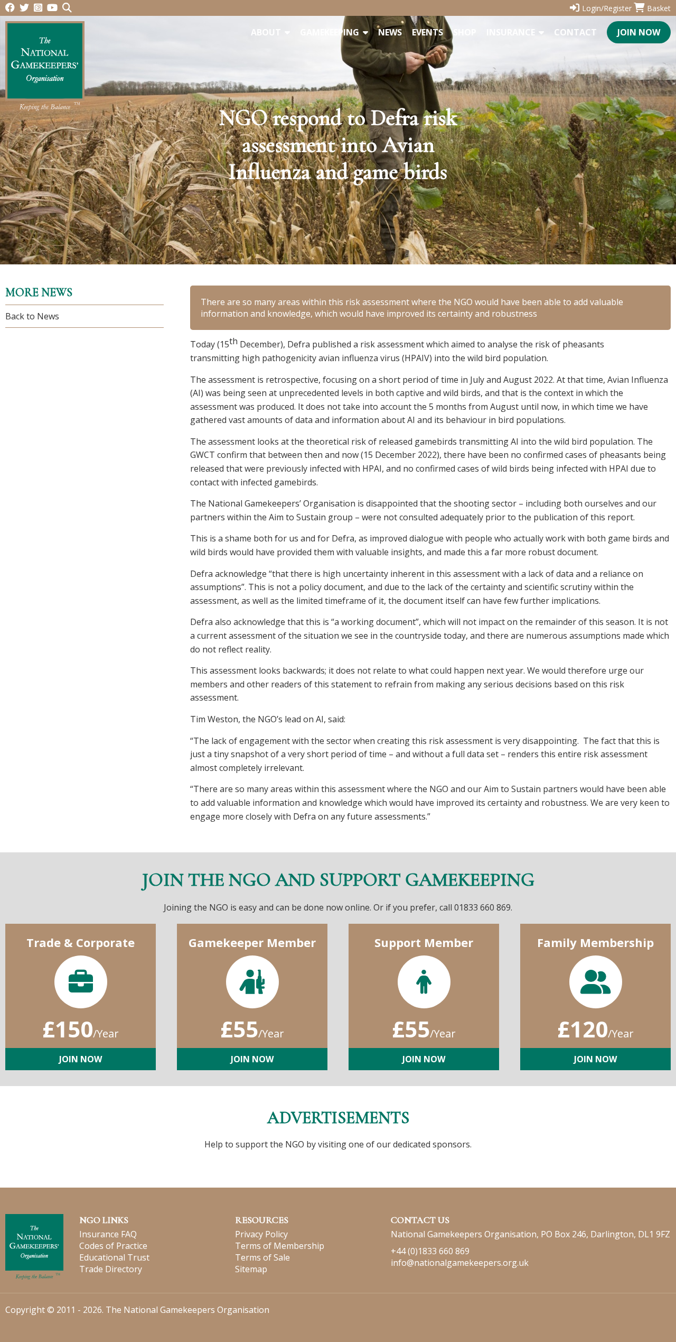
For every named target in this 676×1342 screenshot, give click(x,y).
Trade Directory (110, 1269)
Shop (464, 32)
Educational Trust (114, 1257)
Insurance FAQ (108, 1234)
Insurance (510, 32)
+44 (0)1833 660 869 (430, 1251)
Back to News (32, 316)
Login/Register (607, 8)
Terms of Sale (262, 1257)
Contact (575, 32)
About (266, 32)
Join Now (638, 32)
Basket (659, 8)
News (390, 32)
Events (427, 32)
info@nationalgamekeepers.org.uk (460, 1263)
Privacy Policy (261, 1234)
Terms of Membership (279, 1246)
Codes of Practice (113, 1246)
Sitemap (251, 1269)
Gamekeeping (329, 32)
